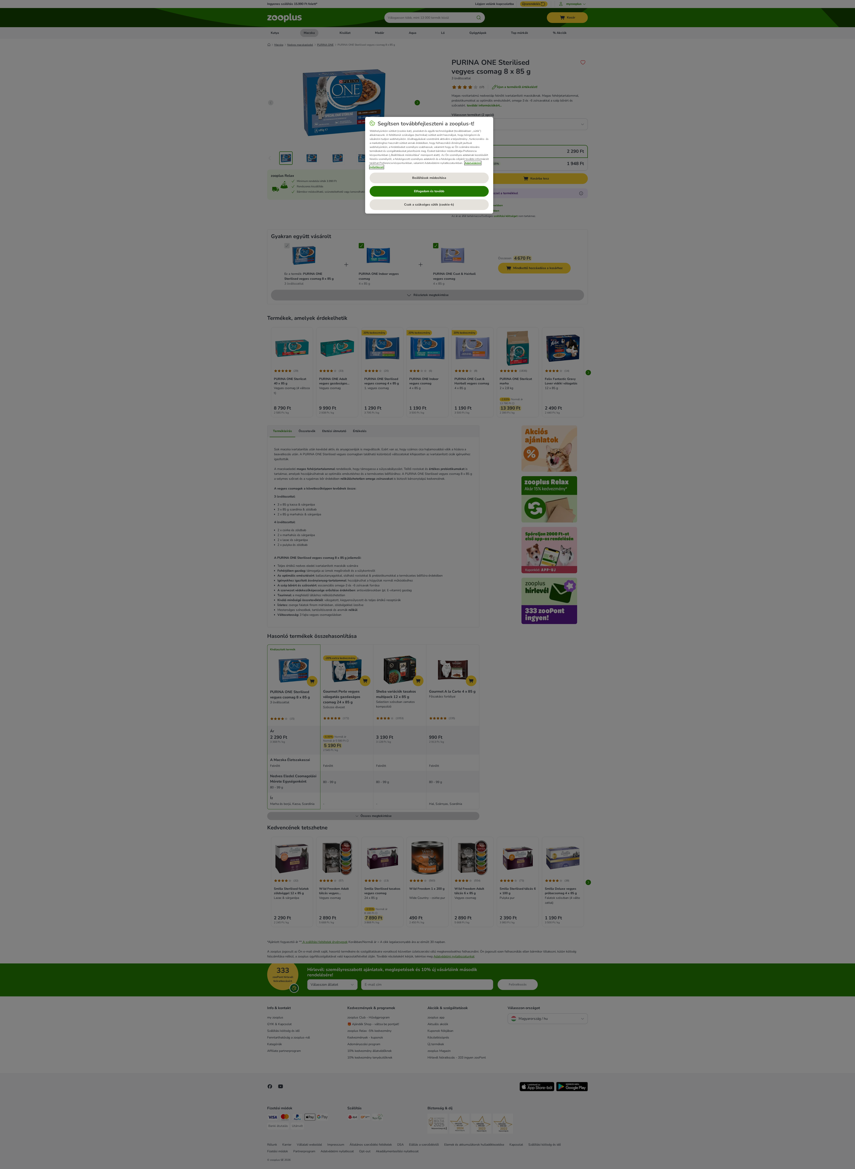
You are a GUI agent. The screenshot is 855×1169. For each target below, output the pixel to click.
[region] (429, 165)
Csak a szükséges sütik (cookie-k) (429, 204)
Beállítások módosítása (429, 178)
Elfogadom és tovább (429, 191)
